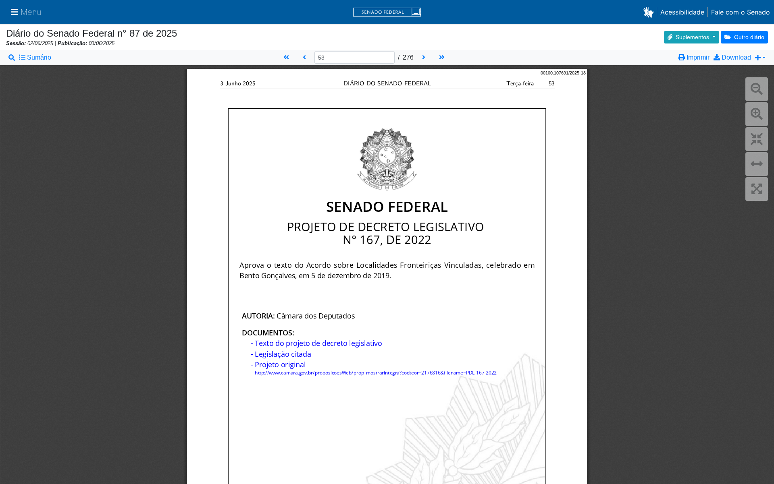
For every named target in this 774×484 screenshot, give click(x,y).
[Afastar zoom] (756, 89)
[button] (650, 11)
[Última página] (443, 57)
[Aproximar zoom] (756, 114)
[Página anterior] (304, 57)
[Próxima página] (424, 57)
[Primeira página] (286, 57)
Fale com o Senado (740, 12)
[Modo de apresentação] (756, 189)
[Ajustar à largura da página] (756, 164)
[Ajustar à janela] (756, 139)
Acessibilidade (682, 12)
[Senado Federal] (387, 12)
